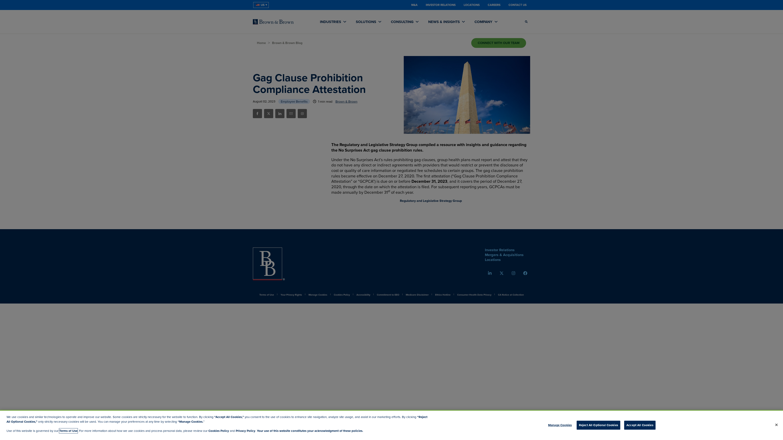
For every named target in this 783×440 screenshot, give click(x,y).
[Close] (776, 424)
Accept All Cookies (639, 425)
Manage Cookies (560, 425)
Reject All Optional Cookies (598, 425)
